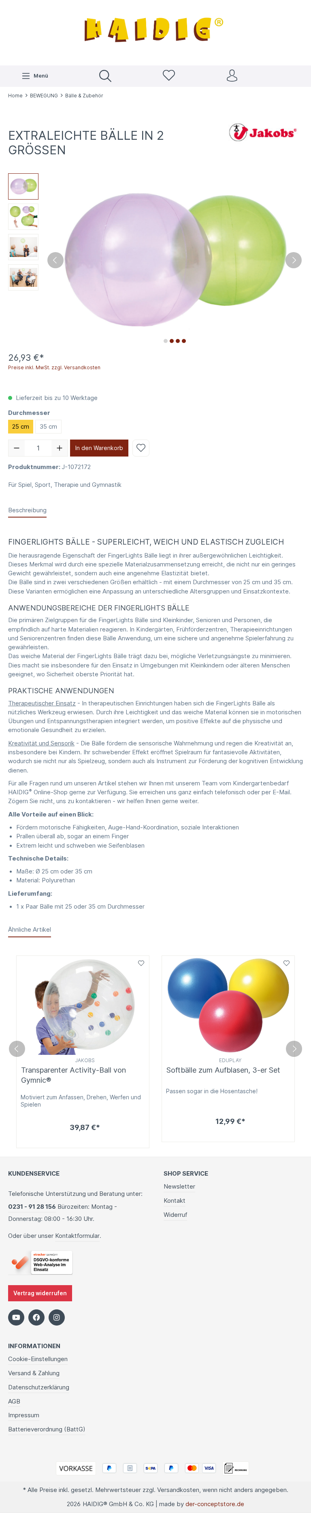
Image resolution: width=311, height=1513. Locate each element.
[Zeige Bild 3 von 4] (178, 341)
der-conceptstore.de (214, 1504)
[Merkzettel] (169, 76)
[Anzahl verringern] (17, 448)
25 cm (20, 426)
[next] (294, 1049)
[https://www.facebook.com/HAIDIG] (36, 1317)
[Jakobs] (262, 132)
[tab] (27, 511)
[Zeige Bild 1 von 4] (166, 341)
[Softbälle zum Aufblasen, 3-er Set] (228, 1005)
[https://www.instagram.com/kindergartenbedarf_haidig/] (57, 1317)
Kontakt (174, 1200)
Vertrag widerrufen (40, 1293)
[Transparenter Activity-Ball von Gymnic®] (83, 1005)
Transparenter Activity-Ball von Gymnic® (73, 1075)
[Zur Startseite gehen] (155, 31)
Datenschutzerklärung (38, 1387)
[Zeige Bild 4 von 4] (184, 341)
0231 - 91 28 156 (32, 1206)
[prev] (17, 1049)
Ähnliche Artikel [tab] (29, 929)
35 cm (48, 426)
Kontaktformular (77, 1235)
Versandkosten (178, 1490)
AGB (14, 1401)
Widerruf (175, 1214)
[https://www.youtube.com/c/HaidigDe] (16, 1317)
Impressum (23, 1415)
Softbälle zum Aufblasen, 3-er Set (223, 1070)
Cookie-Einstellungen (38, 1359)
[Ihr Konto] (232, 76)
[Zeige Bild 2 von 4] (172, 341)
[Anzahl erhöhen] (59, 448)
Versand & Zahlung (34, 1373)
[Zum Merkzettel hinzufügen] (140, 448)
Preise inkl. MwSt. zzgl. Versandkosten (54, 367)
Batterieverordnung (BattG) (46, 1429)
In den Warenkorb (99, 447)
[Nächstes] (293, 260)
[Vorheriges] (55, 260)
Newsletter (179, 1186)
